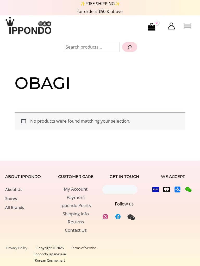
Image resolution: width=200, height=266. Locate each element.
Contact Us (76, 230)
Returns (76, 222)
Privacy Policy (16, 247)
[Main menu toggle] (187, 26)
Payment (76, 197)
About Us (13, 189)
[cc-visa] (155, 189)
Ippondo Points (75, 205)
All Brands (14, 207)
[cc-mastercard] (166, 189)
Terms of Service (83, 247)
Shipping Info (76, 214)
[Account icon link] (171, 26)
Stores (11, 198)
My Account (76, 189)
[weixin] (131, 217)
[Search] (129, 47)
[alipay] (177, 189)
